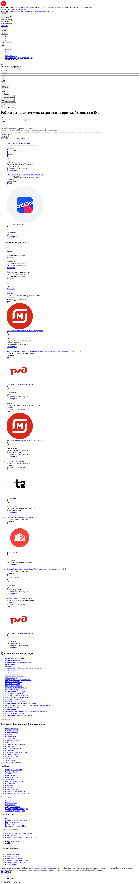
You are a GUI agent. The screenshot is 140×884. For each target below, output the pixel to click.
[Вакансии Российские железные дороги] (72, 371)
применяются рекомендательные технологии (44, 868)
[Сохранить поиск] (3, 77)
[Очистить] (4, 71)
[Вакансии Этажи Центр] (72, 538)
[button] (3, 38)
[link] (4, 33)
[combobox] (11, 67)
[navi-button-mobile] (3, 45)
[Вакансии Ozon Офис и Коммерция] (72, 205)
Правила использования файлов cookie (38, 11)
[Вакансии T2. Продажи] (72, 484)
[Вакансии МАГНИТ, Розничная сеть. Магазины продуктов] (72, 316)
